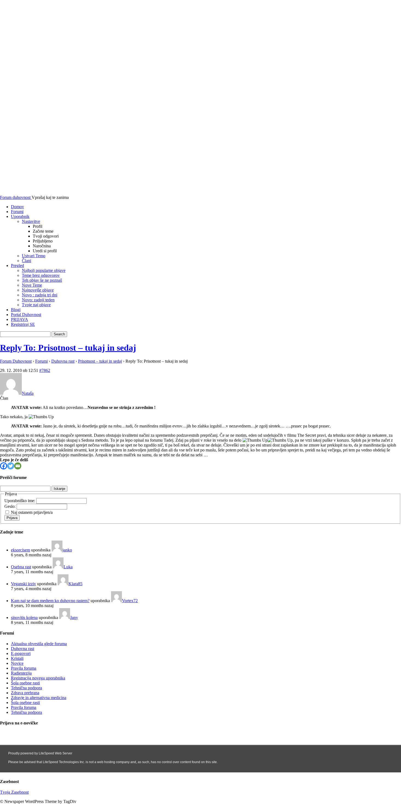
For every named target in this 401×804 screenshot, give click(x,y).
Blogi (15, 309)
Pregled (17, 265)
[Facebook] (3, 465)
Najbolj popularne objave (43, 270)
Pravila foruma (23, 668)
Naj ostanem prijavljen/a (32, 512)
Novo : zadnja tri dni (39, 295)
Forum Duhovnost (16, 361)
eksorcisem (20, 550)
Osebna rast (21, 567)
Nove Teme (32, 285)
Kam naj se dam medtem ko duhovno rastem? (50, 600)
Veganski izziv (23, 583)
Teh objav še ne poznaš (42, 280)
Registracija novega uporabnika (38, 678)
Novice (17, 663)
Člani (26, 260)
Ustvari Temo (33, 255)
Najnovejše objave (38, 290)
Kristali (17, 658)
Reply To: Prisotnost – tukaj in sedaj (68, 348)
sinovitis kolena (24, 617)
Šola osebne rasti (25, 683)
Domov (17, 206)
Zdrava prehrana (25, 692)
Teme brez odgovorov (41, 275)
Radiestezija (21, 673)
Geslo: (10, 506)
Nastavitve (31, 221)
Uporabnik (20, 216)
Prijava (12, 518)
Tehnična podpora (26, 687)
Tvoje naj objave (36, 304)
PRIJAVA (19, 319)
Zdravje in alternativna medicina (38, 697)
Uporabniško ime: (20, 500)
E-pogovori (21, 653)
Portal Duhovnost (26, 314)
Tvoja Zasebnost (14, 792)
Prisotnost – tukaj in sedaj (100, 361)
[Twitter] (10, 465)
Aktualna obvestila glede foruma (39, 643)
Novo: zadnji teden (38, 300)
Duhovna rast (62, 361)
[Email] (17, 465)
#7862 (44, 370)
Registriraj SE (23, 324)
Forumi (17, 211)
